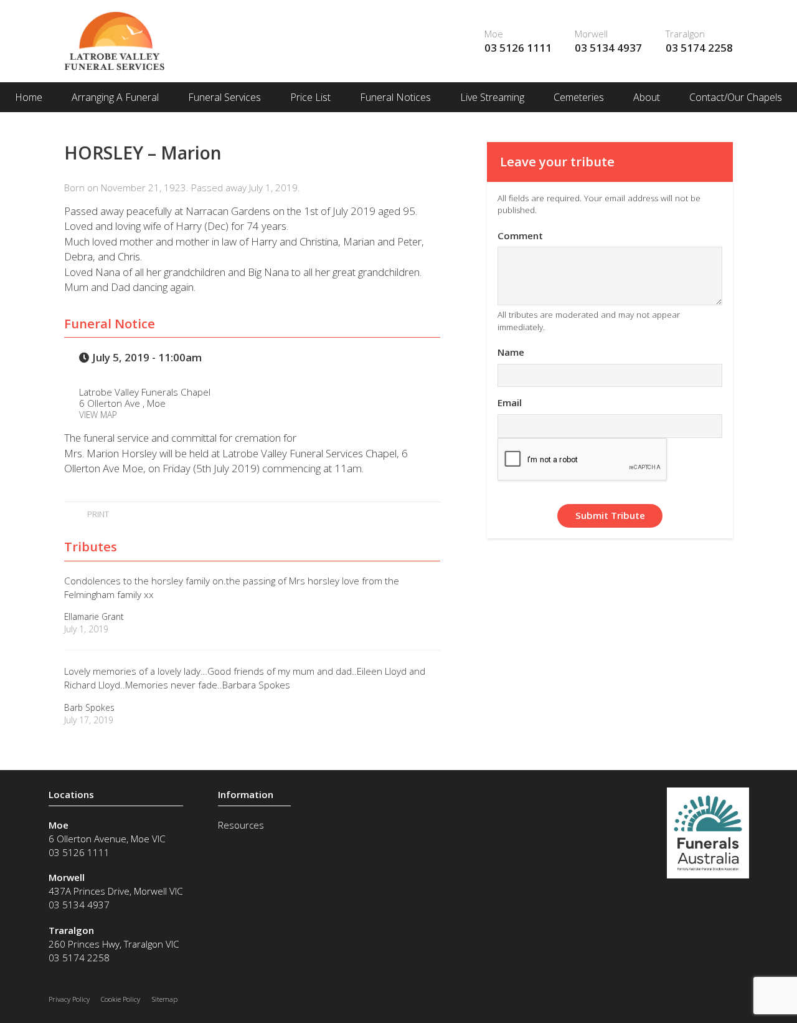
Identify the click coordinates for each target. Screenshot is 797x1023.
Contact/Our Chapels (735, 97)
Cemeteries (579, 97)
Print (97, 514)
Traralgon (685, 33)
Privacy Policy (69, 999)
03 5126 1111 (518, 47)
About (646, 97)
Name (511, 352)
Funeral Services (224, 97)
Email (510, 402)
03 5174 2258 (699, 47)
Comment (520, 235)
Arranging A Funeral (115, 97)
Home (28, 97)
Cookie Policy (120, 999)
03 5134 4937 (608, 47)
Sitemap (164, 999)
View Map (98, 415)
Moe (493, 33)
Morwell (591, 33)
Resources (241, 825)
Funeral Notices (395, 97)
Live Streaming (492, 97)
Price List (310, 97)
